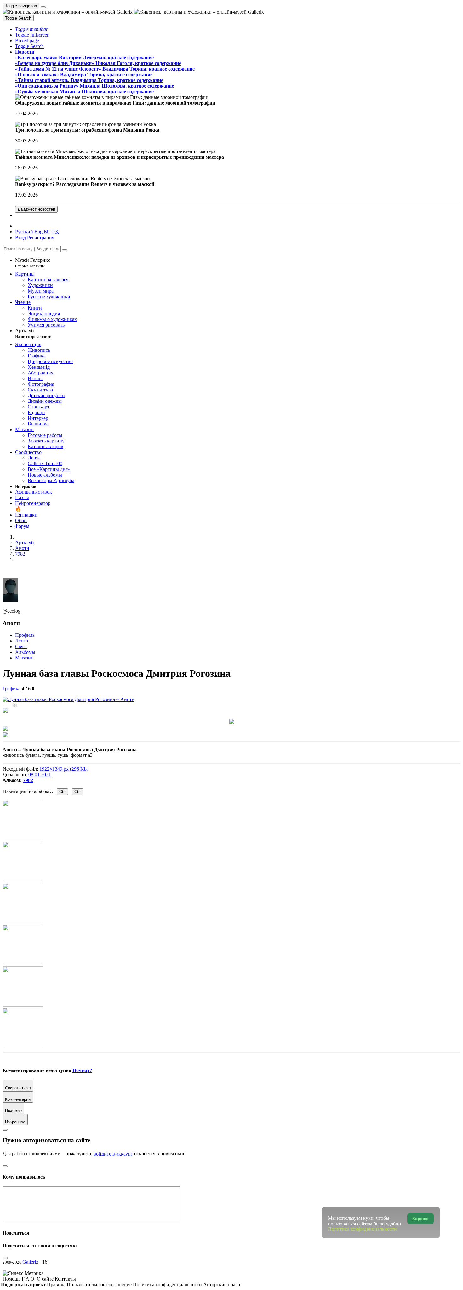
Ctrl (62, 791)
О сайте (46, 1278)
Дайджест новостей (36, 209)
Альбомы (25, 652)
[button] (31, 29)
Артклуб (33, 333)
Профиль (25, 635)
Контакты (65, 1278)
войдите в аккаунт (113, 1153)
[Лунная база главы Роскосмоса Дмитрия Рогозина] (68, 699)
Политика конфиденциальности (168, 1284)
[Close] (64, 250)
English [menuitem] (41, 231)
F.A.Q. (29, 1278)
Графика (11, 688)
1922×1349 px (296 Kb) (63, 769)
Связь (21, 646)
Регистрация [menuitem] (40, 237)
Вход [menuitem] (20, 237)
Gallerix (30, 1261)
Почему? (82, 1070)
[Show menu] (43, 7)
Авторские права (221, 1284)
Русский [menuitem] (24, 231)
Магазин (24, 657)
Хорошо (420, 1218)
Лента (21, 640)
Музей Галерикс (32, 262)
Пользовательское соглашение (100, 1284)
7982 (28, 780)
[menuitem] (55, 231)
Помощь (12, 1278)
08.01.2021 (39, 774)
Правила (57, 1284)
